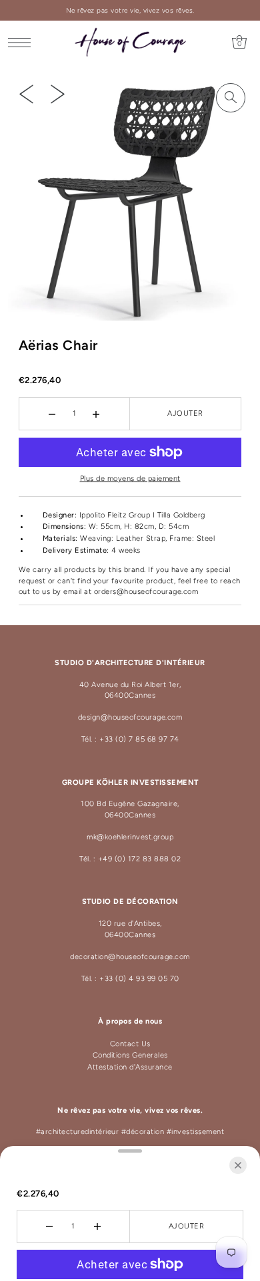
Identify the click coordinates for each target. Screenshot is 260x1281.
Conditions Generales (130, 1055)
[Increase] (96, 414)
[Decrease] (52, 414)
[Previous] (26, 94)
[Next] (57, 94)
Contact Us (130, 1044)
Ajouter (185, 413)
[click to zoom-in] (230, 97)
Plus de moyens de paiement (130, 478)
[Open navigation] (23, 42)
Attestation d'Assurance (130, 1067)
